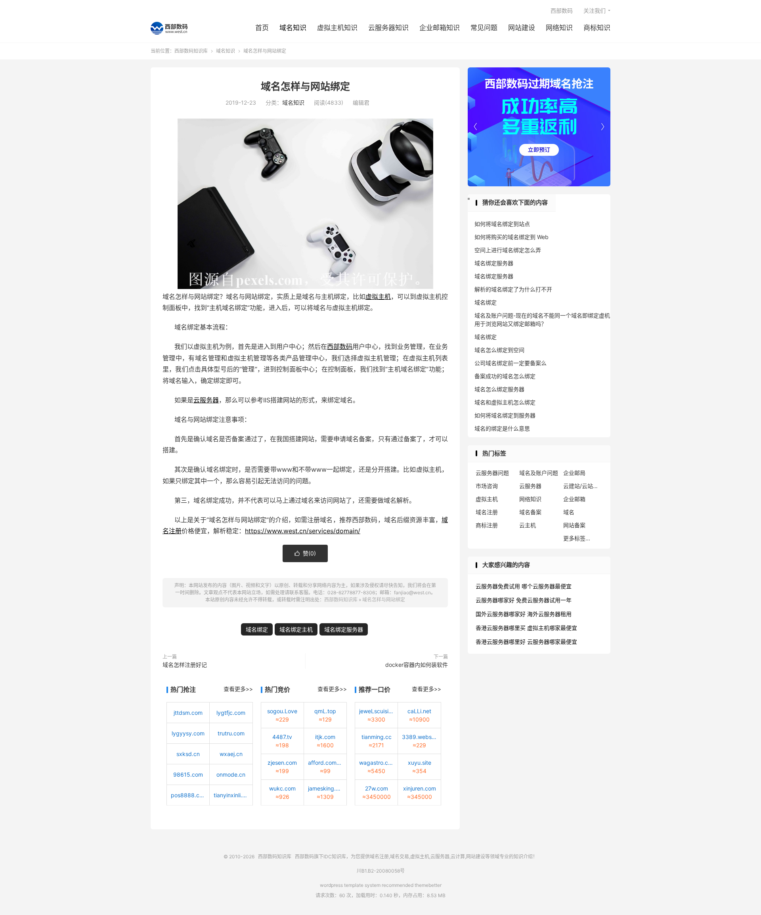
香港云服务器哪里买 (501, 627)
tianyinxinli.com (231, 795)
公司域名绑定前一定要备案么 (510, 363)
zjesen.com (282, 762)
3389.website (419, 736)
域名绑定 (257, 629)
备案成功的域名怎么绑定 (504, 376)
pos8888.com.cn (188, 795)
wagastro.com (376, 762)
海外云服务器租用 (549, 614)
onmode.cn (230, 774)
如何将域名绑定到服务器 (504, 415)
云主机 (527, 525)
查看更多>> (238, 688)
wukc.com (282, 788)
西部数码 (562, 10)
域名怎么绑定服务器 (499, 389)
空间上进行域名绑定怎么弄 (507, 250)
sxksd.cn (188, 753)
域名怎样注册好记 (185, 664)
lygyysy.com (188, 733)
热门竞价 (277, 689)
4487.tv (282, 736)
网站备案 (574, 525)
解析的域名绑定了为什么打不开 (513, 289)
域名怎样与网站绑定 (305, 86)
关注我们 (594, 10)
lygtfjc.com (230, 712)
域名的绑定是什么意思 (502, 428)
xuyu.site (419, 762)
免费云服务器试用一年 (544, 600)
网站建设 (521, 28)
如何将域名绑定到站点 (502, 223)
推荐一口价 (374, 689)
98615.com (188, 774)
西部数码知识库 (169, 28)
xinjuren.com (419, 788)
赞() (305, 553)
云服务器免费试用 (498, 586)
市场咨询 (487, 485)
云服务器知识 (388, 28)
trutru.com (231, 733)
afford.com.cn (325, 762)
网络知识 (559, 28)
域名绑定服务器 (343, 629)
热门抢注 (183, 689)
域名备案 (530, 512)
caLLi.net (419, 711)
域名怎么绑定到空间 (499, 349)
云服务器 (206, 400)
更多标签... (576, 538)
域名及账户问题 (538, 472)
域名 (568, 512)
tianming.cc (376, 736)
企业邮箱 (574, 499)
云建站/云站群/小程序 (583, 485)
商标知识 (596, 28)
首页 (262, 28)
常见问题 (483, 28)
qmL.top (325, 711)
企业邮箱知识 (439, 28)
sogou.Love (282, 711)
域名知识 (292, 28)
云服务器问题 (492, 472)
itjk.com (325, 736)
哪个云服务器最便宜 (547, 586)
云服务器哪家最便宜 (552, 641)
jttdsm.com (188, 712)
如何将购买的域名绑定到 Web (511, 237)
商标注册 (487, 525)
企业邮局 (574, 472)
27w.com (376, 788)
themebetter (428, 885)
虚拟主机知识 (337, 28)
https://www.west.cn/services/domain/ (302, 531)
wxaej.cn (231, 753)
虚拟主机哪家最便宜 (552, 627)
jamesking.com (325, 788)
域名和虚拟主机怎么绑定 (504, 402)
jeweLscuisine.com (376, 711)
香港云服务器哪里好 (501, 641)
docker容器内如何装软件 (416, 664)
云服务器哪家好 (495, 600)
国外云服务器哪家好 (501, 614)
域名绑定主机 (296, 629)
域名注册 (487, 512)
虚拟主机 (378, 297)
